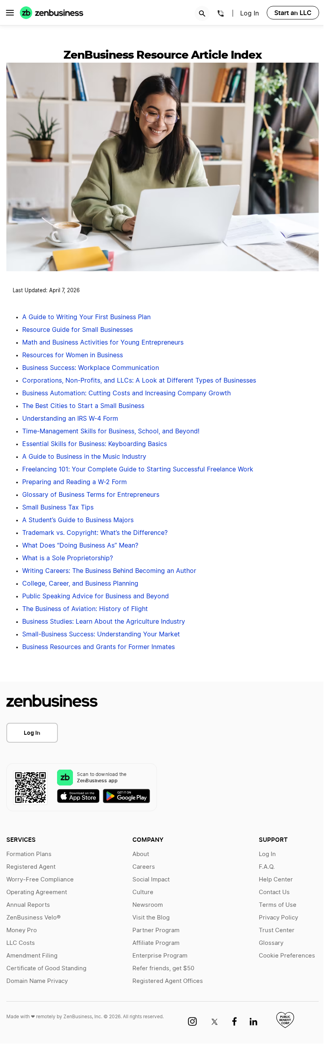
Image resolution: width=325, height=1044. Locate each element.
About (140, 854)
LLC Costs (20, 943)
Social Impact (151, 880)
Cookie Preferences (287, 956)
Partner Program (156, 930)
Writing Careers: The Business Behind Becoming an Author (109, 571)
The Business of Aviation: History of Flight (85, 609)
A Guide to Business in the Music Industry (84, 457)
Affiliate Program (156, 943)
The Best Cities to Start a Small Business (83, 406)
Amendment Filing (31, 956)
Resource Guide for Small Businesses (77, 330)
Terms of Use (277, 905)
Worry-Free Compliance (40, 880)
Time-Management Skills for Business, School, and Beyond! (110, 431)
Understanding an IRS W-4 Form (70, 419)
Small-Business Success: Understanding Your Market (101, 634)
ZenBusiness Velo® (33, 918)
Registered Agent (30, 867)
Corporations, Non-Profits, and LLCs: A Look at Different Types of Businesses (139, 380)
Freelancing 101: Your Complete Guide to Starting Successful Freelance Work (137, 469)
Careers (143, 867)
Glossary (271, 943)
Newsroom (147, 905)
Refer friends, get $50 (163, 968)
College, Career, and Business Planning (80, 583)
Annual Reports (28, 905)
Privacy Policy (278, 918)
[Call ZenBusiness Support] (221, 14)
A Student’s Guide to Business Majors (78, 520)
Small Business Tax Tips (58, 507)
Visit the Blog (151, 918)
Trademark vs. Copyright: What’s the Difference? (95, 533)
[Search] (202, 13)
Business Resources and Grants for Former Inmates (98, 647)
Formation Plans (29, 854)
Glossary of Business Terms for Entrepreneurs (90, 495)
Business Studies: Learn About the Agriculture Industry (103, 622)
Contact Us (274, 892)
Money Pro (21, 930)
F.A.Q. (267, 867)
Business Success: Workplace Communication (90, 368)
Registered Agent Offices (167, 981)
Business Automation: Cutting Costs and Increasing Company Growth (126, 393)
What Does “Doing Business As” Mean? (80, 545)
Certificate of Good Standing (46, 968)
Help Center (276, 880)
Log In (249, 13)
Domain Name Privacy (37, 981)
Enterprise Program (159, 956)
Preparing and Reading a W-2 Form (74, 482)
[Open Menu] (9, 12)
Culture (142, 892)
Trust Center (276, 930)
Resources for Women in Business (72, 355)
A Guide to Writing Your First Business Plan (86, 317)
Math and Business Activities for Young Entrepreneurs (103, 342)
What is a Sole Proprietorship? (67, 558)
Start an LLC (293, 13)
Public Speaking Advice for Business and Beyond (95, 596)
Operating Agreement (36, 892)
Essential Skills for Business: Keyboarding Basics (94, 444)
